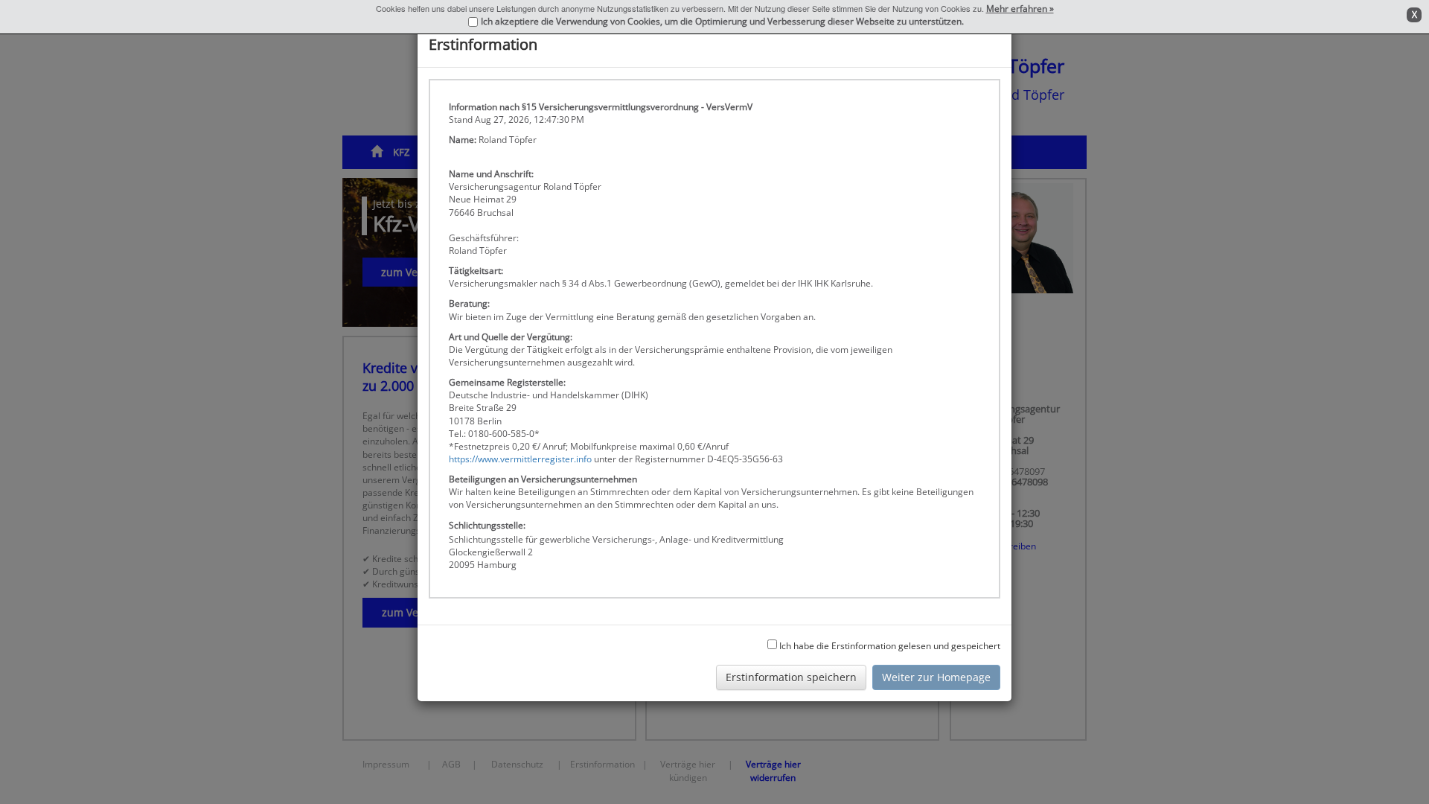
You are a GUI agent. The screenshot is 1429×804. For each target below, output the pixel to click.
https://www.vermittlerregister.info (520, 459)
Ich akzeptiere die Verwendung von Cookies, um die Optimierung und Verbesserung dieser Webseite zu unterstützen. (722, 21)
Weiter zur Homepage (936, 677)
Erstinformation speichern (791, 677)
